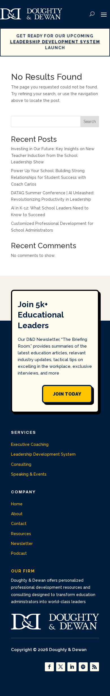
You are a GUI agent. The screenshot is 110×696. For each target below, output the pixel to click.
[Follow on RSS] (94, 666)
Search (89, 121)
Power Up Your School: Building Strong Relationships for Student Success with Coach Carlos (48, 177)
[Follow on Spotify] (83, 666)
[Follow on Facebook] (49, 666)
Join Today (67, 394)
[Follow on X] (60, 666)
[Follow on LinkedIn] (71, 666)
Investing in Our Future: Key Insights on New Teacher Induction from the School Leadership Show (52, 156)
